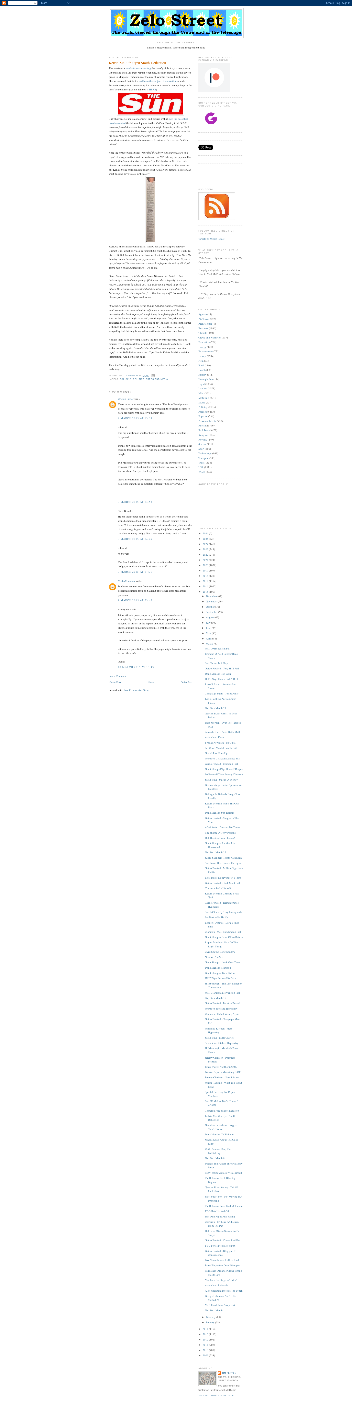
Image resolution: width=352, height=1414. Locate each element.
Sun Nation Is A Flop (216, 663)
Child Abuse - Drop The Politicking (218, 1151)
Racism (202, 425)
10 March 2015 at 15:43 (136, 667)
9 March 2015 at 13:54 (135, 502)
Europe (202, 356)
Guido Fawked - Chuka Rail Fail (223, 1240)
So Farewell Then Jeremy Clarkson (224, 774)
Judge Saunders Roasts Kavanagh (223, 857)
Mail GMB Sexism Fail (217, 648)
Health (202, 370)
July (208, 622)
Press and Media (157, 379)
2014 (206, 1329)
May (209, 633)
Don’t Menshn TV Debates (219, 1134)
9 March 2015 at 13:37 (135, 418)
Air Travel (203, 319)
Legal (201, 384)
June (209, 628)
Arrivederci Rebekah (216, 1285)
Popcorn (203, 416)
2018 (206, 576)
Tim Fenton (229, 1373)
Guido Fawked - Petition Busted (222, 1003)
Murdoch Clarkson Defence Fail (222, 758)
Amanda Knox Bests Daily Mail (222, 732)
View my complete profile (216, 1395)
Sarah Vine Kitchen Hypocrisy (221, 1043)
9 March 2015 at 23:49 (135, 600)
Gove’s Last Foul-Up (216, 753)
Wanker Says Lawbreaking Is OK (223, 1072)
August (210, 617)
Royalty (202, 439)
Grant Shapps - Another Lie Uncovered (220, 845)
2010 (206, 1350)
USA (201, 467)
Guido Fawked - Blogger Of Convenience (220, 1253)
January (210, 1322)
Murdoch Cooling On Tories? (221, 1280)
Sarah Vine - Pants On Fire (219, 1037)
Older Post (186, 682)
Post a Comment (118, 676)
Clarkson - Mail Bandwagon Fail (223, 932)
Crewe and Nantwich (209, 337)
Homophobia (205, 379)
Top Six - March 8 (215, 1158)
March (210, 644)
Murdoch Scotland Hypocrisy (221, 1008)
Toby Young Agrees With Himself (223, 1172)
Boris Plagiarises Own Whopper (222, 1265)
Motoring (203, 398)
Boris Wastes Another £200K (221, 1067)
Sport (201, 448)
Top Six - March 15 (215, 998)
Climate (202, 333)
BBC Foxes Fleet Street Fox (220, 1245)
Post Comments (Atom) (136, 690)
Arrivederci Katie (214, 737)
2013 (206, 1334)
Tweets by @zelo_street (211, 239)
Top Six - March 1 (215, 1310)
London (202, 388)
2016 (206, 586)
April (209, 638)
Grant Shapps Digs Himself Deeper (224, 769)
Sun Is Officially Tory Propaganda (223, 912)
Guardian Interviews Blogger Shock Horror (221, 1127)
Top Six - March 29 (215, 708)
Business (203, 328)
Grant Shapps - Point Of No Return (224, 937)
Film (201, 361)
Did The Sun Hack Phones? (220, 838)
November (212, 601)
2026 (206, 533)
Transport (203, 458)
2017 (206, 581)
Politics (138, 379)
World (201, 472)
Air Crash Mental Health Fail (221, 748)
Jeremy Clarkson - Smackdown (222, 1077)
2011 (206, 1345)
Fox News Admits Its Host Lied (222, 1260)
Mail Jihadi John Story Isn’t (220, 1305)
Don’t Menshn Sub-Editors (219, 812)
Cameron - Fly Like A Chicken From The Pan (222, 1224)
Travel (201, 462)
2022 (206, 554)
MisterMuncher (126, 581)
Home (151, 682)
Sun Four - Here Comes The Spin (223, 863)
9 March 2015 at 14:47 (135, 539)
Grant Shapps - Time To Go (220, 973)
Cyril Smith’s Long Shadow (220, 952)
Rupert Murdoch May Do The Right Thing (221, 944)
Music (201, 402)
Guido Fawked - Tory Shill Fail (222, 668)
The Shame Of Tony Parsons (220, 832)
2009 (206, 1355)
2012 (206, 1339)
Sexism (202, 444)
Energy (202, 347)
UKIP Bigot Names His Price (220, 978)
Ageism (202, 314)
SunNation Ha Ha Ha (216, 917)
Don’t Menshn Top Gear (218, 674)
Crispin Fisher (125, 399)
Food (201, 365)
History (202, 374)
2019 (206, 570)
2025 (206, 539)
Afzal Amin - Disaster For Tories (222, 827)
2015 (206, 591)
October (210, 607)
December (212, 596)
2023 (206, 549)
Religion (203, 435)
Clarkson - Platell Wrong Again (222, 1014)
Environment (205, 351)
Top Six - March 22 (215, 852)
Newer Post (115, 682)
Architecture (205, 323)
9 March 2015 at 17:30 (135, 572)
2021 (206, 560)
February (211, 1317)
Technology (205, 453)
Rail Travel (204, 430)
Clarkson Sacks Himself (218, 888)
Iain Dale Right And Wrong (220, 1216)
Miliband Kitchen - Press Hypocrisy (218, 1030)
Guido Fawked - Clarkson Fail (221, 764)
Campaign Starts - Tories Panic (222, 693)
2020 (206, 565)
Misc (201, 393)
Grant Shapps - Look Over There (222, 962)
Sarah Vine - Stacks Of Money (221, 779)
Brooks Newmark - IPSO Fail (220, 742)
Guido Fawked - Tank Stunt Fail (222, 883)
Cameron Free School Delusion (222, 1110)
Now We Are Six (214, 957)
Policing (125, 379)
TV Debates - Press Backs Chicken (224, 1206)
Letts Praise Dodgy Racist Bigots (223, 877)
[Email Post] (153, 375)
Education (204, 342)
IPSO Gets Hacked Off (217, 1211)
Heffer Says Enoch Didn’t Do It (222, 679)
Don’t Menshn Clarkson (218, 967)
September (212, 612)
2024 (206, 544)
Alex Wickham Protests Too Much (224, 1290)
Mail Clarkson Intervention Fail (222, 992)
